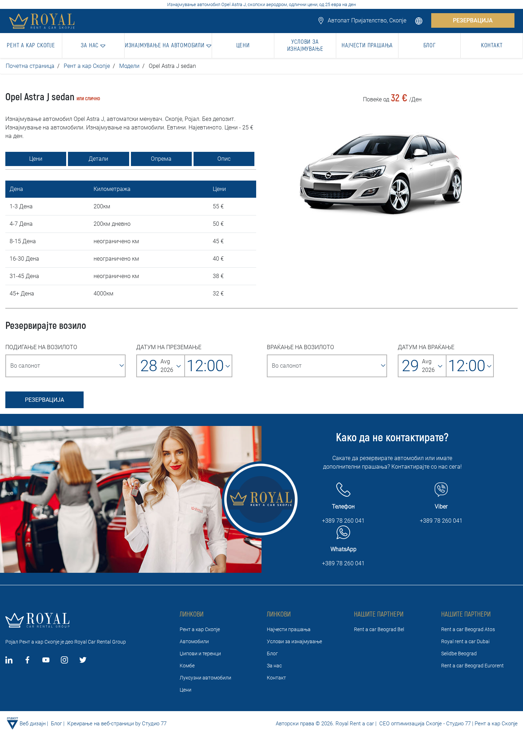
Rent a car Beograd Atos (468, 629)
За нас (274, 665)
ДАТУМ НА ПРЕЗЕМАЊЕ (168, 347)
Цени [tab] (35, 158)
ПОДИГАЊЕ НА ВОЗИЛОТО (41, 347)
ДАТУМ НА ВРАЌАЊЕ (426, 347)
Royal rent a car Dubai (465, 641)
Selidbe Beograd (459, 653)
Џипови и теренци (200, 653)
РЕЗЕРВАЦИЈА (473, 20)
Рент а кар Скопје (87, 66)
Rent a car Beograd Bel (379, 629)
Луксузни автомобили (205, 678)
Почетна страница (30, 66)
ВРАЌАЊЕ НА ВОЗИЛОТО (300, 347)
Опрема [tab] (161, 158)
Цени (185, 690)
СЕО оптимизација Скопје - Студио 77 (424, 723)
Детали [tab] (98, 158)
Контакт (276, 678)
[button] (419, 20)
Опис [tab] (224, 158)
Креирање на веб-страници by (104, 723)
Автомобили (194, 641)
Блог (272, 653)
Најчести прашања (289, 629)
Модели (129, 66)
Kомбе (187, 665)
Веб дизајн (33, 723)
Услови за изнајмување (294, 641)
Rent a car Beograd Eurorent (472, 665)
